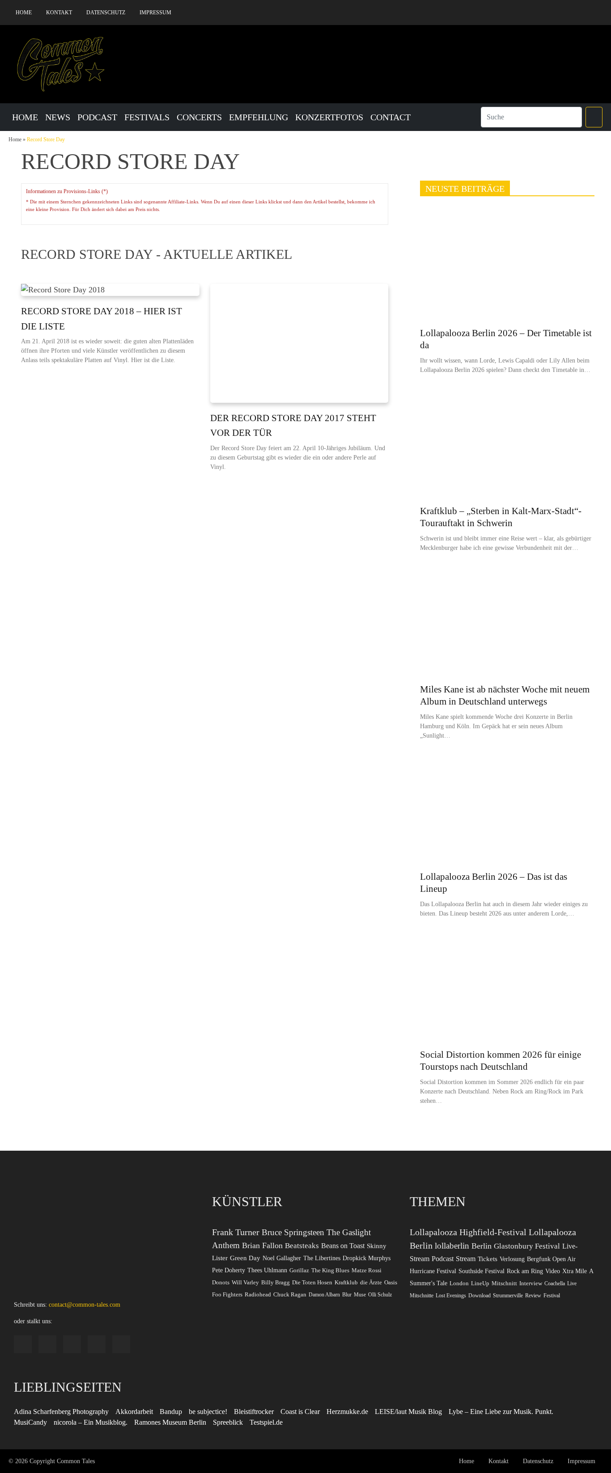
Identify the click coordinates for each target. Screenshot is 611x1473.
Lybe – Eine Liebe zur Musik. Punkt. (501, 1411)
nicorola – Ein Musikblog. (90, 1422)
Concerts (199, 117)
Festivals (147, 117)
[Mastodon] (596, 12)
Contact (390, 117)
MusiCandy (30, 1422)
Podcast (97, 117)
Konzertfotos (329, 117)
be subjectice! (208, 1411)
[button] (594, 117)
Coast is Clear (300, 1411)
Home (24, 12)
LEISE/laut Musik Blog (408, 1411)
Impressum (155, 12)
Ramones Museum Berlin (170, 1422)
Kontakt (59, 12)
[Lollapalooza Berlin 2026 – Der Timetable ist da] (507, 266)
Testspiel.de (266, 1422)
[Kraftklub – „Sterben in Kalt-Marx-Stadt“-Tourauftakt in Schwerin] (507, 444)
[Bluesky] (568, 12)
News (57, 117)
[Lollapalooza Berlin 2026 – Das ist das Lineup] (507, 809)
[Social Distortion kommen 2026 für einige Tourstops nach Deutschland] (507, 987)
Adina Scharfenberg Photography (61, 1411)
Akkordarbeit (134, 1411)
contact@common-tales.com (84, 1304)
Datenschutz (105, 12)
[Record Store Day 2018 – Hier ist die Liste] (110, 290)
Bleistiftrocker (254, 1411)
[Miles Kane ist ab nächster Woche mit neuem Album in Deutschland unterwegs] (507, 622)
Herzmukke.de (347, 1411)
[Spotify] (555, 12)
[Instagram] (541, 12)
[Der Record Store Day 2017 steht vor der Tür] (299, 343)
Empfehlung (258, 117)
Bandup (171, 1411)
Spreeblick (228, 1422)
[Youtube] (582, 12)
